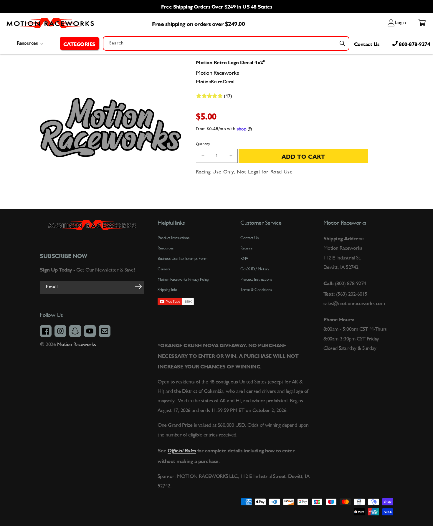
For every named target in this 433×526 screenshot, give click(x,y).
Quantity (203, 144)
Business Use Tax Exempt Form (182, 259)
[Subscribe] (138, 286)
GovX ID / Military (254, 269)
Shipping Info (167, 290)
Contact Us (366, 43)
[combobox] (226, 43)
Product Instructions (256, 279)
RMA (244, 259)
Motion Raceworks (76, 344)
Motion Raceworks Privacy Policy (183, 279)
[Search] (342, 43)
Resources (165, 248)
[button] (79, 43)
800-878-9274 (414, 43)
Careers (164, 269)
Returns (246, 248)
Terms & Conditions (256, 290)
